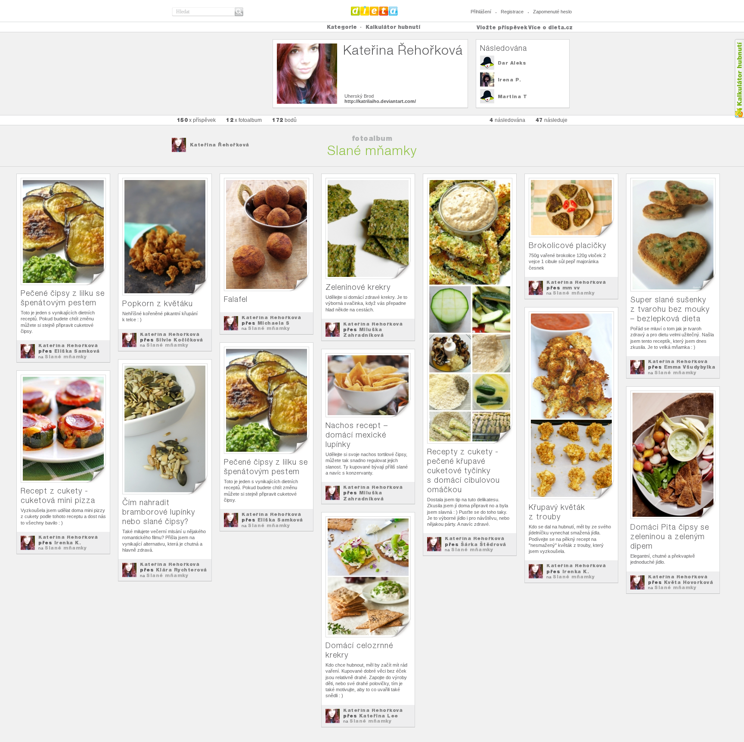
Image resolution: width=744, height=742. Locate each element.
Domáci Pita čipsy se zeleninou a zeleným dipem (669, 536)
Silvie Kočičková (179, 340)
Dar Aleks (512, 63)
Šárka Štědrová (483, 544)
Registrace (512, 11)
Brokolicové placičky (567, 245)
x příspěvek (196, 120)
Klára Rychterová (181, 570)
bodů (284, 120)
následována (507, 120)
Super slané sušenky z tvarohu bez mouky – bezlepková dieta (670, 309)
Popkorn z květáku (157, 303)
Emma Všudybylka (690, 367)
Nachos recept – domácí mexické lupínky (357, 435)
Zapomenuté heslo (552, 11)
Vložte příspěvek (502, 27)
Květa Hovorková (688, 582)
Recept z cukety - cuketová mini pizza (58, 495)
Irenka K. (575, 571)
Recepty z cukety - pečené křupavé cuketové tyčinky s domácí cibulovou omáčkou (463, 470)
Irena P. (509, 80)
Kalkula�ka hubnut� (739, 78)
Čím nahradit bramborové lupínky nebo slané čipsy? (158, 512)
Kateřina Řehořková (219, 145)
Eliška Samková (77, 351)
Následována (503, 48)
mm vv (571, 288)
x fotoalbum (244, 120)
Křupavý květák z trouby (557, 512)
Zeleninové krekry (358, 287)
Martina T (512, 96)
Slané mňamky (66, 357)
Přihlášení (481, 11)
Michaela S (273, 323)
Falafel (236, 299)
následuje (551, 120)
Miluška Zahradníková (363, 332)
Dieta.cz (374, 11)
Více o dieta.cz (550, 27)
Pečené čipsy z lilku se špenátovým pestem (63, 298)
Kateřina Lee (378, 716)
